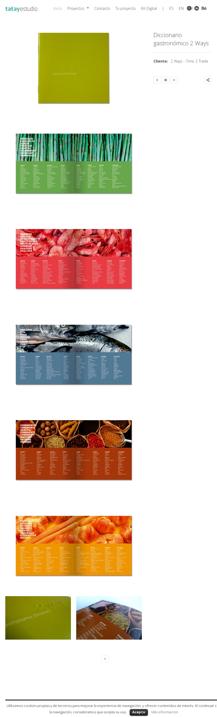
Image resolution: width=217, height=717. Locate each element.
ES (171, 8)
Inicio (57, 8)
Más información (164, 712)
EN (181, 8)
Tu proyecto (125, 8)
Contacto (102, 8)
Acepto (138, 712)
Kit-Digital (149, 8)
